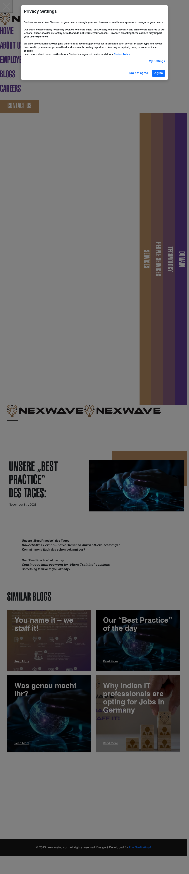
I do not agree (138, 73)
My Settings (157, 61)
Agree (158, 73)
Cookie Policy (122, 54)
